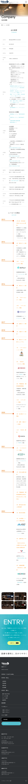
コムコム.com (21, 274)
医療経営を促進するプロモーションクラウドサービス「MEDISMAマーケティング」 (17, 87)
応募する (12, 643)
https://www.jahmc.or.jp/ (14, 147)
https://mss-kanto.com (14, 161)
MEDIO (21, 374)
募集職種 (5, 719)
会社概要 (4, 687)
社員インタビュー (6, 710)
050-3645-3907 (14, 180)
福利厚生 (4, 700)
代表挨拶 (4, 683)
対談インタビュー (6, 712)
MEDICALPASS (20, 558)
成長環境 (3, 703)
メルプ (18, 533)
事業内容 (4, 685)
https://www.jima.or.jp (14, 166)
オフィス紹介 (5, 698)
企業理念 (4, 681)
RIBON (19, 442)
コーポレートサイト (5, 780)
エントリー (5, 723)
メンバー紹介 (4, 715)
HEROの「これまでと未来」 (7, 674)
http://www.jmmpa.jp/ (14, 156)
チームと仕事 (5, 696)
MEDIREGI (19, 582)
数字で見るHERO (6, 693)
